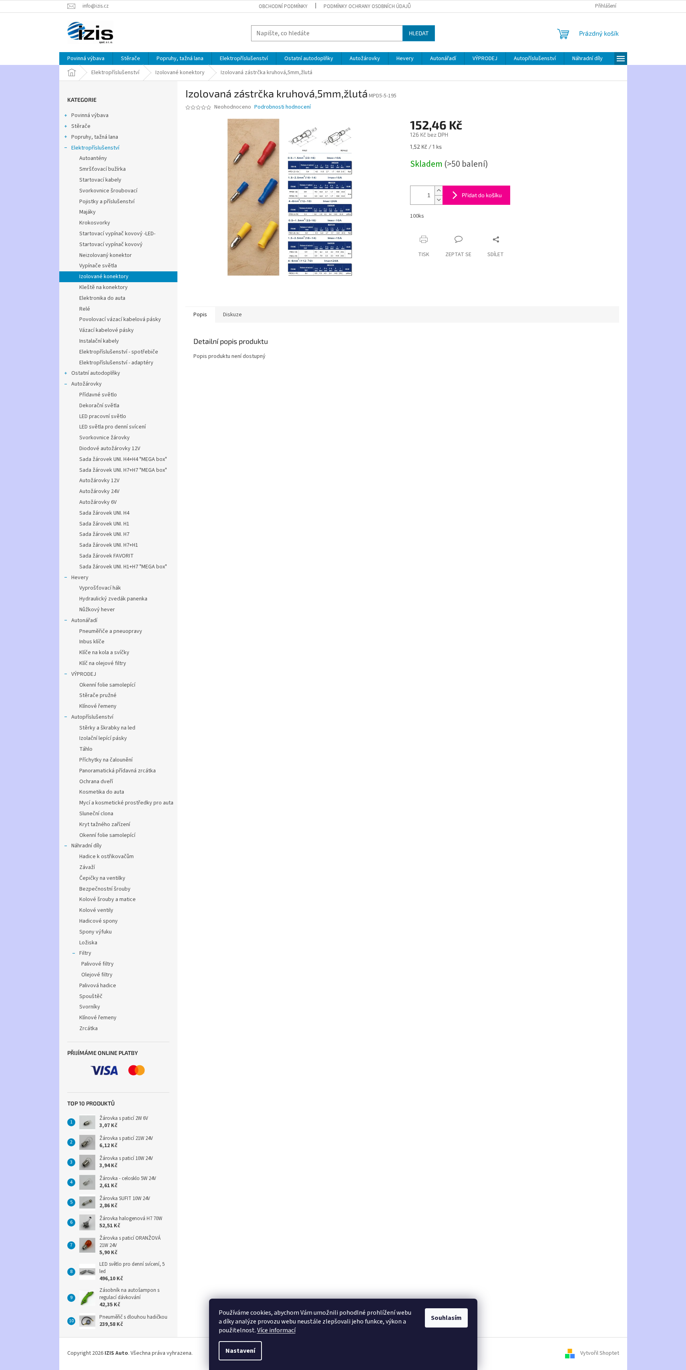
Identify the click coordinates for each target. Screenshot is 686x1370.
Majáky (87, 212)
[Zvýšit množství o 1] (439, 190)
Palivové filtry (97, 964)
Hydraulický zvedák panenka (113, 599)
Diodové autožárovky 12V (109, 449)
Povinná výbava (90, 115)
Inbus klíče (92, 642)
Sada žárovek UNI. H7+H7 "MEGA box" (123, 470)
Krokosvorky (94, 223)
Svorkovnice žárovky (104, 438)
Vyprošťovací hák (100, 588)
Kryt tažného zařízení (104, 824)
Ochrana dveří (96, 782)
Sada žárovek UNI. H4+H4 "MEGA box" (123, 459)
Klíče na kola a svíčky (104, 653)
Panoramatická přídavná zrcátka (117, 771)
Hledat (418, 33)
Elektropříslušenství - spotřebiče (118, 352)
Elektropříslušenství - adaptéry (116, 363)
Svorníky (89, 1007)
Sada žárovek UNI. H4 (104, 513)
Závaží (87, 867)
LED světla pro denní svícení (112, 427)
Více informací (276, 1330)
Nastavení (240, 1350)
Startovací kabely (100, 180)
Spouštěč (91, 996)
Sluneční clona (96, 814)
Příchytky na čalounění (106, 760)
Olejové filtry (97, 975)
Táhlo (86, 749)
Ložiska (88, 943)
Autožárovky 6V (98, 502)
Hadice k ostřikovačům (106, 857)
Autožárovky (86, 384)
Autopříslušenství (92, 717)
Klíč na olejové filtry (102, 663)
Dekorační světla (99, 406)
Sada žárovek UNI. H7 (104, 534)
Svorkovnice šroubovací (108, 191)
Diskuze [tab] (232, 315)
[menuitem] (86, 58)
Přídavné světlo (98, 395)
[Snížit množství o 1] (439, 199)
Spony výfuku (95, 932)
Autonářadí (84, 620)
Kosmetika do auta (101, 792)
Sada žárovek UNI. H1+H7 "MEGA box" (123, 567)
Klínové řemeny (98, 706)
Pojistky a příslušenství (107, 202)
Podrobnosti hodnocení (282, 107)
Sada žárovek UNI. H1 (104, 524)
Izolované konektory (104, 277)
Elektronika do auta (102, 298)
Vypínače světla (98, 266)
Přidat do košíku (482, 195)
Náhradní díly (86, 846)
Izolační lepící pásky (103, 738)
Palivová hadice (97, 986)
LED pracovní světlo (102, 416)
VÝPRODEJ (83, 674)
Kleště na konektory (103, 287)
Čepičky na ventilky (102, 878)
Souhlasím (446, 1317)
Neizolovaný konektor (105, 255)
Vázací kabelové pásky (106, 330)
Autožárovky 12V (99, 481)
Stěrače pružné (98, 695)
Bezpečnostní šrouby (105, 889)
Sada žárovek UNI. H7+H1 (108, 545)
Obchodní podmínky (283, 6)
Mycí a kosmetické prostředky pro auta (126, 803)
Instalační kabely (99, 341)
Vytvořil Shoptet (599, 1354)
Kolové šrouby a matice (107, 899)
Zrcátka (88, 1028)
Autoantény (93, 158)
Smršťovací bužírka (102, 169)
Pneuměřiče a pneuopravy (110, 631)
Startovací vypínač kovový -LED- (117, 234)
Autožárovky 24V (99, 491)
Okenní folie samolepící (107, 685)
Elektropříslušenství (95, 148)
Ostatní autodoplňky (95, 373)
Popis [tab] (200, 315)
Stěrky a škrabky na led (107, 728)
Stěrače (81, 126)
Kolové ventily (96, 910)
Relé (84, 309)
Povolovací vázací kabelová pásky (120, 319)
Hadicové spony (98, 921)
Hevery (80, 578)
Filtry (85, 953)
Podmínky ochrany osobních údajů (367, 6)
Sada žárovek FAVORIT (106, 556)
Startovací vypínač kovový (111, 244)
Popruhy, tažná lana (94, 137)
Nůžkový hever (97, 610)
